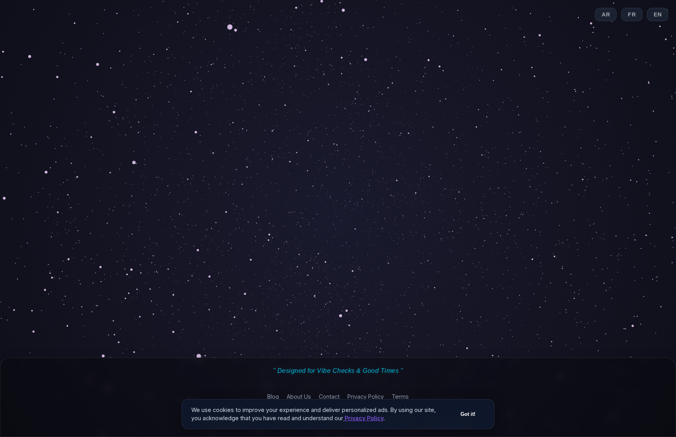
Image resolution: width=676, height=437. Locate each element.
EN (658, 14)
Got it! (467, 414)
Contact (329, 396)
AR (606, 14)
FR (632, 14)
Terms (400, 396)
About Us (299, 396)
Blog (273, 396)
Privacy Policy (365, 396)
